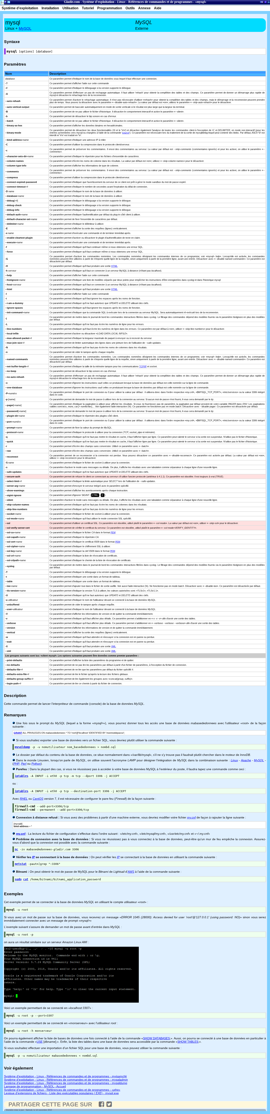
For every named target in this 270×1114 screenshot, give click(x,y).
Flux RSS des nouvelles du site (7, 2)
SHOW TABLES (187, 1041)
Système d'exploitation (98, 2)
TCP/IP (143, 366)
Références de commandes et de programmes (160, 2)
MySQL (25, 28)
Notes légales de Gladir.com (4, 2)
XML (113, 646)
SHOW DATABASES (156, 1038)
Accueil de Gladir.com (2, 2)
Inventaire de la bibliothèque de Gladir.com (264, 1)
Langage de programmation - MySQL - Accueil (35, 1086)
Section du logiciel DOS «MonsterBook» (261, 2)
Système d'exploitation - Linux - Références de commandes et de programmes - (65, 1076)
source (125, 132)
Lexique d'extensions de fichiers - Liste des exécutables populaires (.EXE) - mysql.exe (61, 1093)
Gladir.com (72, 2)
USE (40, 1041)
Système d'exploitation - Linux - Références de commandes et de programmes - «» (62, 1089)
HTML (114, 266)
